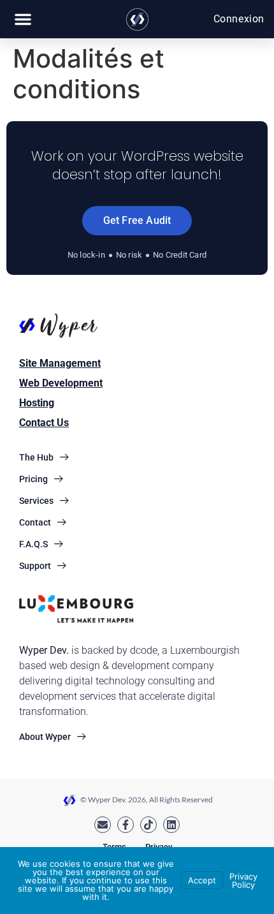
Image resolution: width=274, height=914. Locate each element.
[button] (23, 19)
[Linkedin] (171, 824)
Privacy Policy (243, 880)
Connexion (238, 19)
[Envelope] (102, 824)
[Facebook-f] (125, 824)
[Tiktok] (148, 824)
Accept (202, 880)
